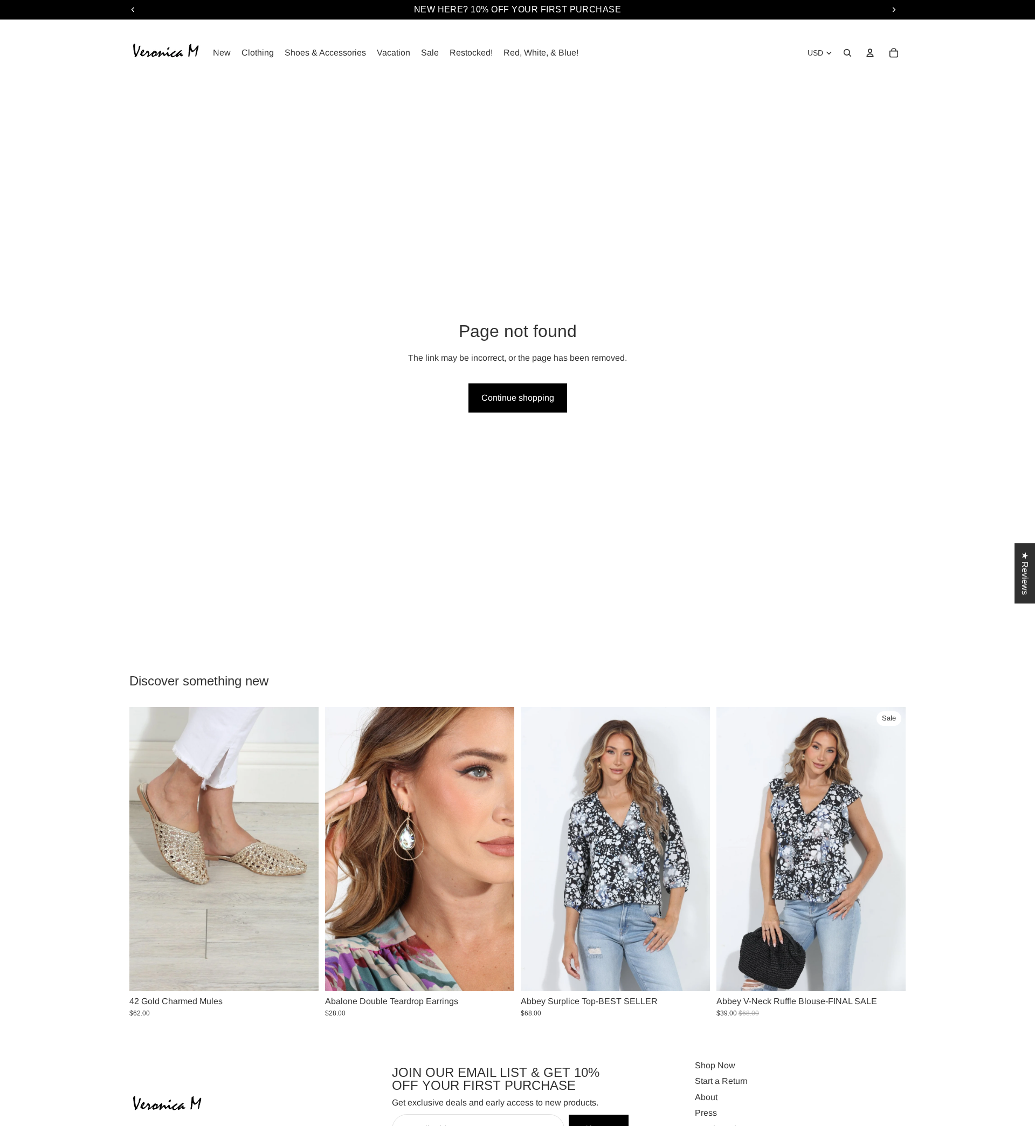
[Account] (870, 53)
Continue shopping (517, 397)
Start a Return (721, 1081)
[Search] (847, 53)
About (706, 1096)
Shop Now (715, 1065)
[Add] (497, 974)
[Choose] (302, 974)
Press (706, 1112)
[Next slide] (302, 849)
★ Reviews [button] (1025, 573)
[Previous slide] (145, 849)
